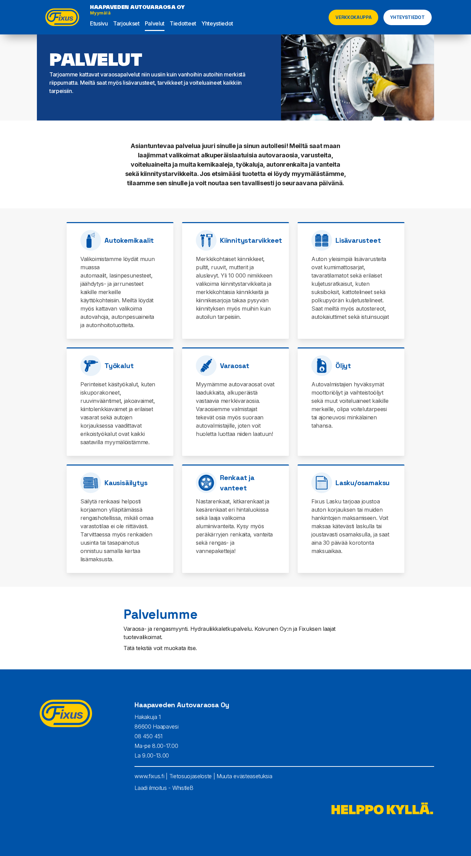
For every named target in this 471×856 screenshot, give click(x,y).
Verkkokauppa (353, 17)
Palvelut (154, 23)
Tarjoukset (126, 23)
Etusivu (99, 23)
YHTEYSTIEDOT (407, 17)
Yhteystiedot (217, 23)
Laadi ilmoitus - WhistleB (163, 787)
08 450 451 (148, 736)
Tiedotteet (183, 23)
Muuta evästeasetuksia (244, 776)
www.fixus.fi (149, 776)
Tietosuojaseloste (190, 776)
